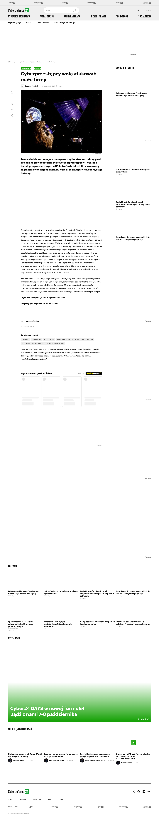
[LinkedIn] (144, 791)
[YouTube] (149, 791)
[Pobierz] (11, 109)
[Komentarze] (11, 98)
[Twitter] (134, 791)
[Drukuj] (11, 103)
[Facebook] (139, 791)
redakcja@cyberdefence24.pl (33, 359)
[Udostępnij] (11, 115)
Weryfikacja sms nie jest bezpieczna (48, 297)
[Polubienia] (11, 92)
